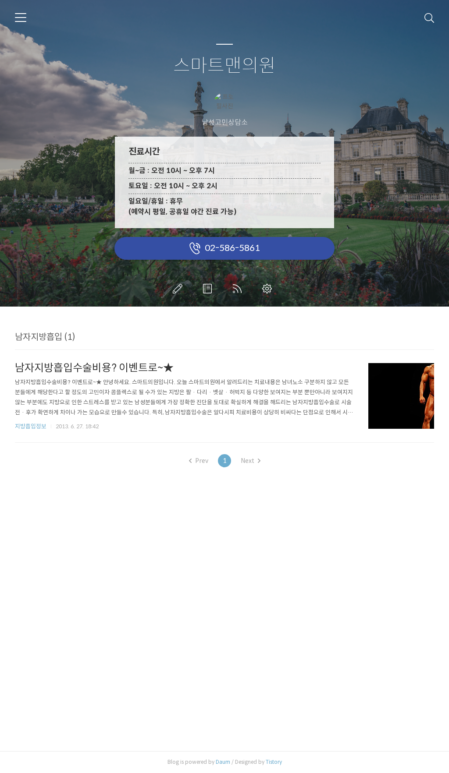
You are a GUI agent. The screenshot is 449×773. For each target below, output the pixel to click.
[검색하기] (429, 17)
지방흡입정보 (30, 426)
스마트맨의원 (224, 66)
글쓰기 (179, 288)
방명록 (209, 288)
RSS (238, 288)
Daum (223, 762)
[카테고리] (20, 17)
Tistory (274, 762)
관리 (268, 288)
